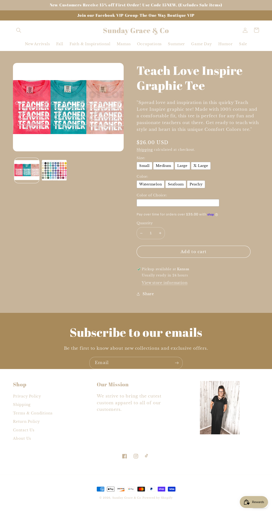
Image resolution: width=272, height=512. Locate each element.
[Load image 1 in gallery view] (26, 170)
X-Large (201, 166)
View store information (164, 282)
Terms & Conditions (33, 413)
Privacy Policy (27, 396)
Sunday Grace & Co (126, 497)
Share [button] (148, 294)
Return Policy (26, 421)
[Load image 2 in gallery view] (54, 170)
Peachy (196, 184)
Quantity (145, 223)
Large (182, 166)
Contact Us (23, 430)
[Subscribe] (176, 363)
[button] (18, 30)
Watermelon (150, 184)
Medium (163, 166)
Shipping (145, 150)
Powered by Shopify (157, 497)
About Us (22, 438)
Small (144, 166)
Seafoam (176, 184)
